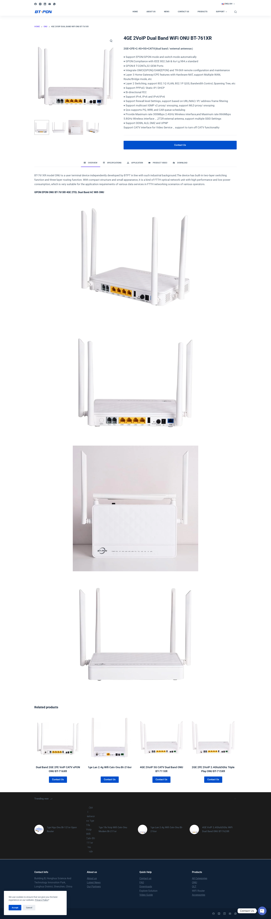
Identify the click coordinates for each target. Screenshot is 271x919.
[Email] (49, 4)
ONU (194, 882)
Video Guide (146, 894)
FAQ (141, 882)
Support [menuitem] (220, 12)
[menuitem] (228, 4)
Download (182, 163)
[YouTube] (40, 4)
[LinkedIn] (45, 4)
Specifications (114, 163)
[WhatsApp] (54, 4)
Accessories (198, 894)
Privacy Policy (41, 900)
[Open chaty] (262, 911)
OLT (194, 886)
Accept (15, 907)
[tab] (90, 163)
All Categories (199, 878)
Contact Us (180, 145)
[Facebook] (35, 4)
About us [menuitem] (150, 12)
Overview (92, 163)
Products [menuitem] (202, 12)
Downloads (145, 886)
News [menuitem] (166, 12)
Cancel (29, 907)
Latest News (94, 882)
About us (92, 878)
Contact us (145, 878)
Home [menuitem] (135, 12)
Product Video (160, 163)
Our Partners (94, 886)
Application (137, 163)
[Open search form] (235, 12)
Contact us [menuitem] (183, 12)
